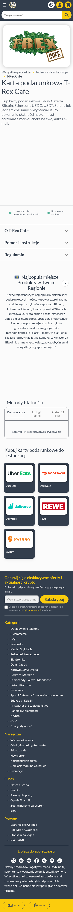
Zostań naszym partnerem (27, 805)
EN (15, 905)
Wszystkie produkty (16, 72)
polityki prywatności (31, 610)
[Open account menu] (59, 4)
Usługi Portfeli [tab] (36, 413)
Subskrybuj (54, 599)
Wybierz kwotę (13, 146)
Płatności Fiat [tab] (58, 413)
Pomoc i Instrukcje (21, 242)
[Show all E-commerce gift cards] (65, 283)
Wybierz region (13, 130)
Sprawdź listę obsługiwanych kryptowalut (36, 431)
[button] (4, 4)
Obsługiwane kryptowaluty (28, 745)
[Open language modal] (51, 4)
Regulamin (14, 254)
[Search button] (67, 15)
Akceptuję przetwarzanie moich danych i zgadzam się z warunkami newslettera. (36, 608)
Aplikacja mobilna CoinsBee (28, 765)
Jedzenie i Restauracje (52, 72)
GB (40, 905)
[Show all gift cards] (65, 283)
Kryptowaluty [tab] (15, 412)
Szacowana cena (13, 162)
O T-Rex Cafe (16, 230)
